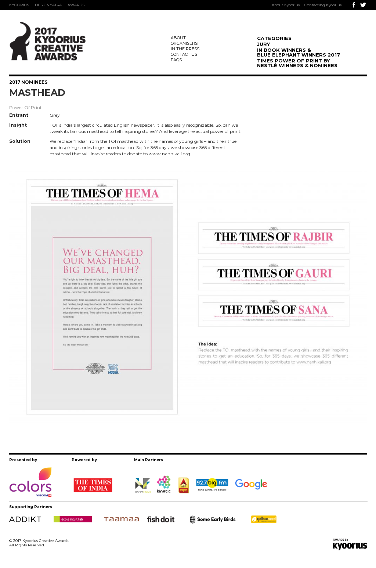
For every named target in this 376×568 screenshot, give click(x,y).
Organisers (184, 43)
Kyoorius (19, 5)
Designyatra (48, 5)
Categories (274, 38)
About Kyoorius (286, 5)
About (178, 37)
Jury (263, 44)
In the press (185, 48)
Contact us (184, 54)
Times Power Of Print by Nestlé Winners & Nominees (297, 63)
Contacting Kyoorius (322, 5)
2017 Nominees (28, 82)
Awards (76, 5)
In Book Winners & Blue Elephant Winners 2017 (298, 52)
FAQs (176, 59)
